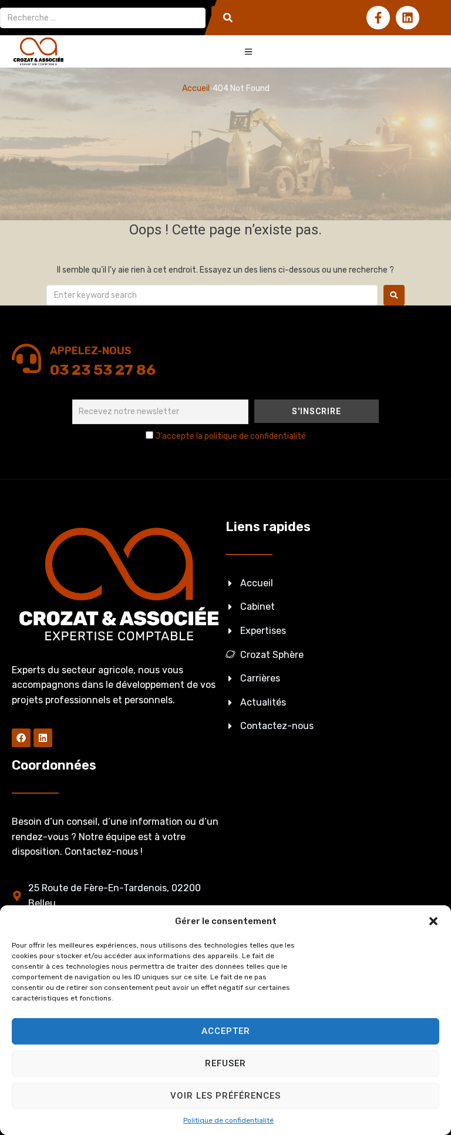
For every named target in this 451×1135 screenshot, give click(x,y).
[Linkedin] (407, 17)
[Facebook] (21, 737)
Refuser (225, 1063)
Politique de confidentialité (228, 1120)
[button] (433, 921)
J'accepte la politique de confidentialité (230, 436)
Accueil (196, 88)
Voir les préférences (225, 1095)
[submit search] (227, 17)
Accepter (225, 1031)
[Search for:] (212, 295)
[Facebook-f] (378, 17)
